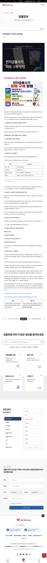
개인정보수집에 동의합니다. (16, 503)
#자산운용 (23, 347)
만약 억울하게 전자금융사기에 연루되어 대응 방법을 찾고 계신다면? (21, 297)
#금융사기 (17, 347)
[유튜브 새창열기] (26, 554)
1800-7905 (30, 1)
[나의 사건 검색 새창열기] (17, 554)
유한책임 (30, 535)
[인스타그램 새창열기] (29, 554)
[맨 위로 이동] (43, 515)
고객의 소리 (23, 538)
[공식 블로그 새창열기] (20, 554)
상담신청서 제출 (26, 507)
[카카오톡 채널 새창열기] (23, 554)
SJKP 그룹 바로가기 (20, 525)
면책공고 (24, 535)
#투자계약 (29, 347)
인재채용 (38, 1)
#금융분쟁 (35, 347)
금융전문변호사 (38, 276)
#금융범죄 (11, 347)
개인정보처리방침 (17, 535)
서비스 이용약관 (9, 535)
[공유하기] (43, 29)
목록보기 (23, 318)
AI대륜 (45, 1)
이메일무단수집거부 (37, 535)
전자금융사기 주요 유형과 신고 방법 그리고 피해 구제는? (19, 293)
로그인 (14, 1)
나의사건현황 (20, 1)
